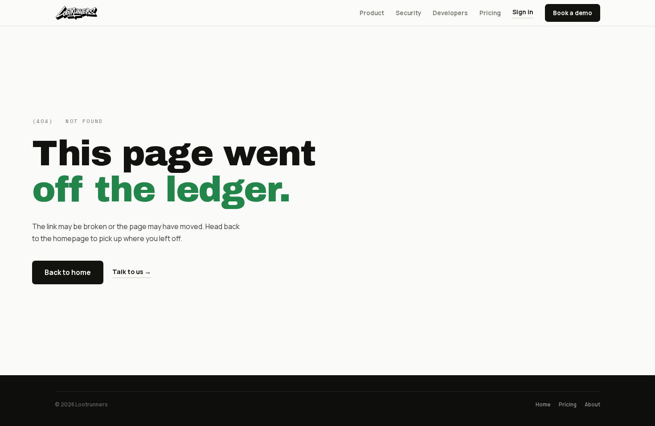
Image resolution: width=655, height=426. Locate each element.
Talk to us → (131, 271)
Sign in (522, 12)
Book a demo (572, 13)
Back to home (68, 272)
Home (543, 404)
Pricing (490, 13)
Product (372, 13)
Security (408, 13)
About (592, 404)
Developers (450, 13)
